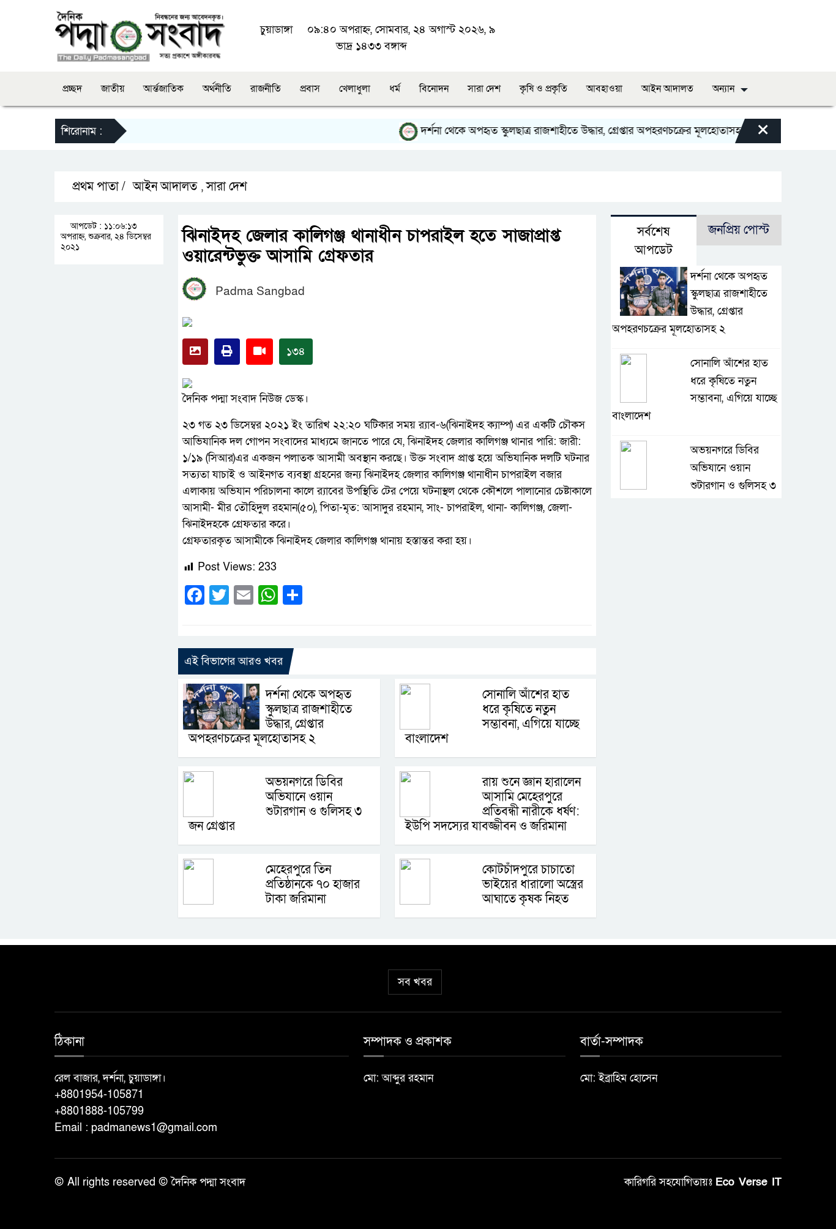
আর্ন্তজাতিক (163, 88)
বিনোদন (434, 88)
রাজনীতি (265, 88)
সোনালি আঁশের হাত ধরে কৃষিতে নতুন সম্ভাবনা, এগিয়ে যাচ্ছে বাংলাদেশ (492, 717)
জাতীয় (112, 88)
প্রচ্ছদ (72, 88)
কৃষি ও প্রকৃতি (543, 88)
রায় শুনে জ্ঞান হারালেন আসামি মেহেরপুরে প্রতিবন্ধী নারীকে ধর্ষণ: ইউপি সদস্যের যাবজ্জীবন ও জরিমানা (493, 804)
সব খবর (415, 982)
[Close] (752, 134)
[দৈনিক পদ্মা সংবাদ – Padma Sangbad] (139, 35)
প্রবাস (310, 88)
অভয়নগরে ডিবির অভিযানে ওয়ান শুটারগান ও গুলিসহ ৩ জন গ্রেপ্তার (275, 804)
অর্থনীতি (217, 88)
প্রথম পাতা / (97, 187)
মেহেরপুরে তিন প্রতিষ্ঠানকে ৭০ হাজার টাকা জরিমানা (313, 884)
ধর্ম (394, 88)
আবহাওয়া (604, 88)
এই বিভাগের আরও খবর (233, 661)
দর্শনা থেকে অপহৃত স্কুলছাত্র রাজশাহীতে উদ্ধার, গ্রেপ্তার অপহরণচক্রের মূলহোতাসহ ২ (569, 131)
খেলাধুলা (354, 88)
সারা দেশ (484, 88)
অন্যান (723, 88)
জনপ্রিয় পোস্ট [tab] (738, 230)
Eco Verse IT (748, 1182)
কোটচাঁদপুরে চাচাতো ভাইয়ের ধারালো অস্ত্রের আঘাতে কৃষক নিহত (532, 884)
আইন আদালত (667, 88)
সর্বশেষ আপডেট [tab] (654, 241)
